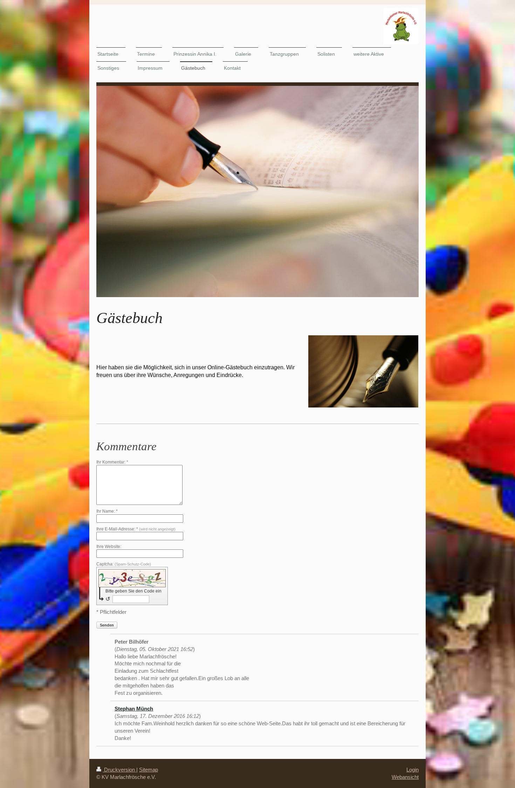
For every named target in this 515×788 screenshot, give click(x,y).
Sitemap (148, 770)
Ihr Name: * (107, 511)
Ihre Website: (108, 546)
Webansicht (405, 777)
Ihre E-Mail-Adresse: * (136, 529)
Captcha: (123, 564)
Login (412, 770)
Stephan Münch (134, 709)
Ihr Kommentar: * (112, 462)
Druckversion (119, 770)
